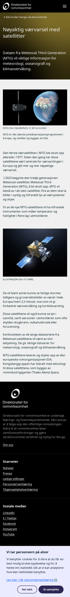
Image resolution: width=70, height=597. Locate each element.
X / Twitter (10, 518)
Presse (7, 473)
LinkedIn (9, 513)
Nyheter (8, 468)
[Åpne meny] (65, 6)
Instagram (10, 529)
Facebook (9, 524)
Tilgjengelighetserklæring (20, 489)
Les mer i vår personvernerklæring (29, 580)
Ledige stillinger (13, 479)
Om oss (8, 445)
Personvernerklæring (17, 484)
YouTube (9, 534)
